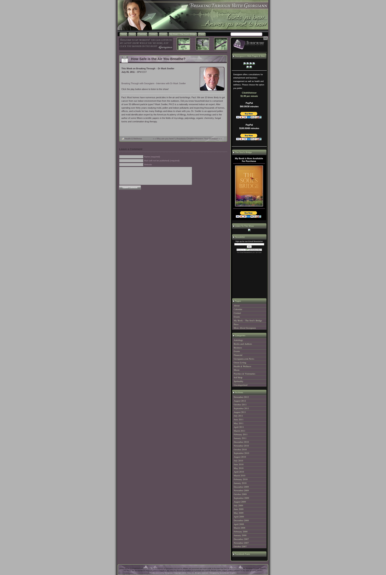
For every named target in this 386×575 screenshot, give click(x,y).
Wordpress (169, 573)
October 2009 (240, 494)
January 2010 (240, 482)
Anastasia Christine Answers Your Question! (197, 138)
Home (123, 34)
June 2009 (239, 509)
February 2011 (241, 434)
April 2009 (239, 516)
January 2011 (240, 438)
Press (201, 34)
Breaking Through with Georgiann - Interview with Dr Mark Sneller (153, 83)
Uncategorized (240, 384)
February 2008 (241, 531)
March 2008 (239, 527)
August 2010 (240, 456)
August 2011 (240, 412)
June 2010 (239, 464)
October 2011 (240, 404)
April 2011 (239, 426)
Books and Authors (243, 343)
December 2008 (241, 520)
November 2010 (241, 445)
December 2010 (241, 441)
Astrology (238, 340)
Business (238, 347)
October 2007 (240, 546)
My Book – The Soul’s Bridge (183, 34)
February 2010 (241, 479)
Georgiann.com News (244, 358)
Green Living (240, 362)
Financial (238, 354)
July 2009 (238, 505)
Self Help (238, 377)
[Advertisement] (173, 130)
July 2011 (238, 415)
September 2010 (241, 452)
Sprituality (238, 381)
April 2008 (239, 524)
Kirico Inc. (191, 573)
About (132, 34)
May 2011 (239, 423)
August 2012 (240, 400)
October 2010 (240, 449)
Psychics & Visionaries (244, 373)
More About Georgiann (245, 327)
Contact (153, 34)
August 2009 (240, 501)
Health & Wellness (133, 138)
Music (237, 369)
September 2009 (241, 497)
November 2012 (241, 396)
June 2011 (239, 419)
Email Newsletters (246, 252)
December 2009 (241, 486)
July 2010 (238, 460)
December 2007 (241, 539)
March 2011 (239, 430)
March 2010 (239, 475)
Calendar (142, 34)
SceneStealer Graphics (228, 573)
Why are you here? (166, 138)
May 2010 (239, 468)
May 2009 (239, 512)
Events (163, 34)
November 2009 (241, 490)
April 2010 (239, 471)
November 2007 (241, 542)
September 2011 (241, 408)
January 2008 (240, 535)
